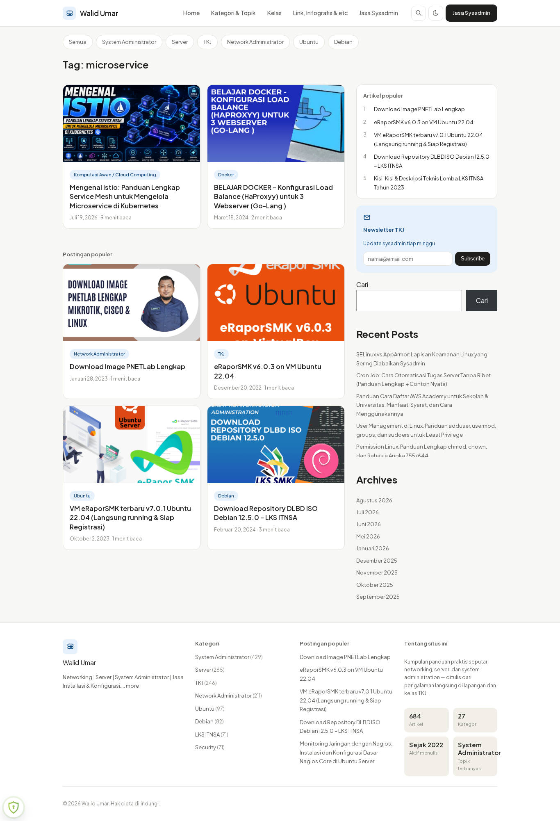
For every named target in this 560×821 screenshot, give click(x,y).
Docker (226, 174)
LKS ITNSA (211, 734)
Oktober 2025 (374, 585)
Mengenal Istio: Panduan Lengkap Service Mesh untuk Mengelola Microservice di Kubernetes (125, 196)
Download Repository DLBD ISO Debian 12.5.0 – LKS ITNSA (266, 513)
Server (180, 42)
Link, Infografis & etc (320, 12)
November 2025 (377, 572)
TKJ (207, 42)
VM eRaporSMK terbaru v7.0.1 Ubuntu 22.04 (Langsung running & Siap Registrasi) (130, 517)
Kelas (274, 12)
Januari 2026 (372, 548)
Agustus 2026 (374, 500)
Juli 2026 (367, 512)
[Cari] (418, 13)
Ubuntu (309, 42)
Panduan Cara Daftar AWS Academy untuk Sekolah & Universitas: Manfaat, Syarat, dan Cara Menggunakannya (422, 405)
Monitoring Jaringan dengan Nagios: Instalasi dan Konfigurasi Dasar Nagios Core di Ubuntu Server (346, 752)
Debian (343, 42)
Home (191, 12)
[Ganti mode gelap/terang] (435, 13)
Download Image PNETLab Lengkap (127, 366)
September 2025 (378, 596)
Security (210, 747)
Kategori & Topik (233, 12)
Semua (78, 42)
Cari (362, 284)
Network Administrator (255, 42)
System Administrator (129, 42)
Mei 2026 (368, 536)
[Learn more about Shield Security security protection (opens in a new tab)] (13, 807)
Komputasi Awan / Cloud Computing (115, 174)
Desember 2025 (376, 560)
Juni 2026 (368, 524)
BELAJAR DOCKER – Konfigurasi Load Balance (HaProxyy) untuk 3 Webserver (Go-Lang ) (273, 196)
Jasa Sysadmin (378, 12)
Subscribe (473, 258)
